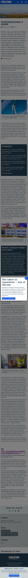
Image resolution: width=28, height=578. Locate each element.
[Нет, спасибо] (26, 572)
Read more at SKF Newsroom (9, 298)
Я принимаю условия (14, 575)
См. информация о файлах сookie (17, 572)
